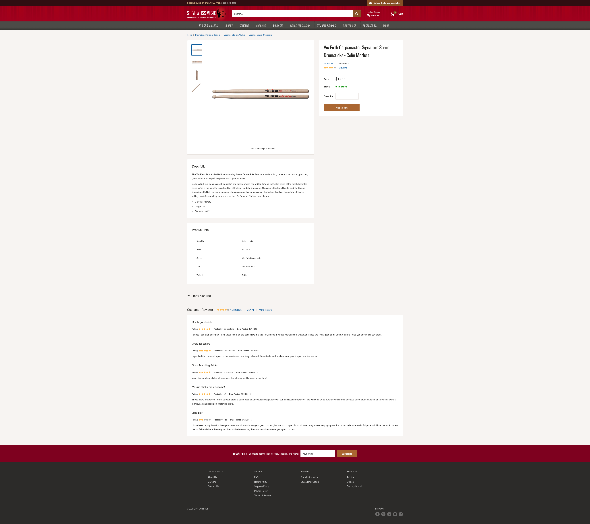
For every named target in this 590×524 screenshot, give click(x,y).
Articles (350, 477)
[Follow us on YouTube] (395, 514)
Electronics (349, 25)
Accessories (370, 25)
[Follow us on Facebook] (377, 514)
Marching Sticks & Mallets (234, 34)
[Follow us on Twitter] (383, 514)
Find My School (354, 486)
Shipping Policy (261, 486)
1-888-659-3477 (228, 3)
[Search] (357, 13)
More (386, 25)
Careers (212, 481)
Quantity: (329, 96)
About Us (212, 477)
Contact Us (213, 486)
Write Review (265, 309)
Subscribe (347, 453)
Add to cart (342, 107)
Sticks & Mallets (208, 25)
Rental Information (309, 477)
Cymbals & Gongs (326, 25)
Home (189, 34)
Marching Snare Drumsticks (260, 34)
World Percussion (300, 25)
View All (250, 309)
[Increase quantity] (355, 96)
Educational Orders (309, 481)
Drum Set (278, 25)
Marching (261, 25)
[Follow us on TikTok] (401, 514)
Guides (350, 481)
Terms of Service (262, 495)
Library (228, 25)
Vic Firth (328, 63)
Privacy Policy (261, 490)
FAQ (256, 477)
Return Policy (260, 481)
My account (373, 15)
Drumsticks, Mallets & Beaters (207, 34)
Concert (244, 25)
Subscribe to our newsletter (387, 2)
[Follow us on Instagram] (389, 514)
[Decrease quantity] (339, 96)
